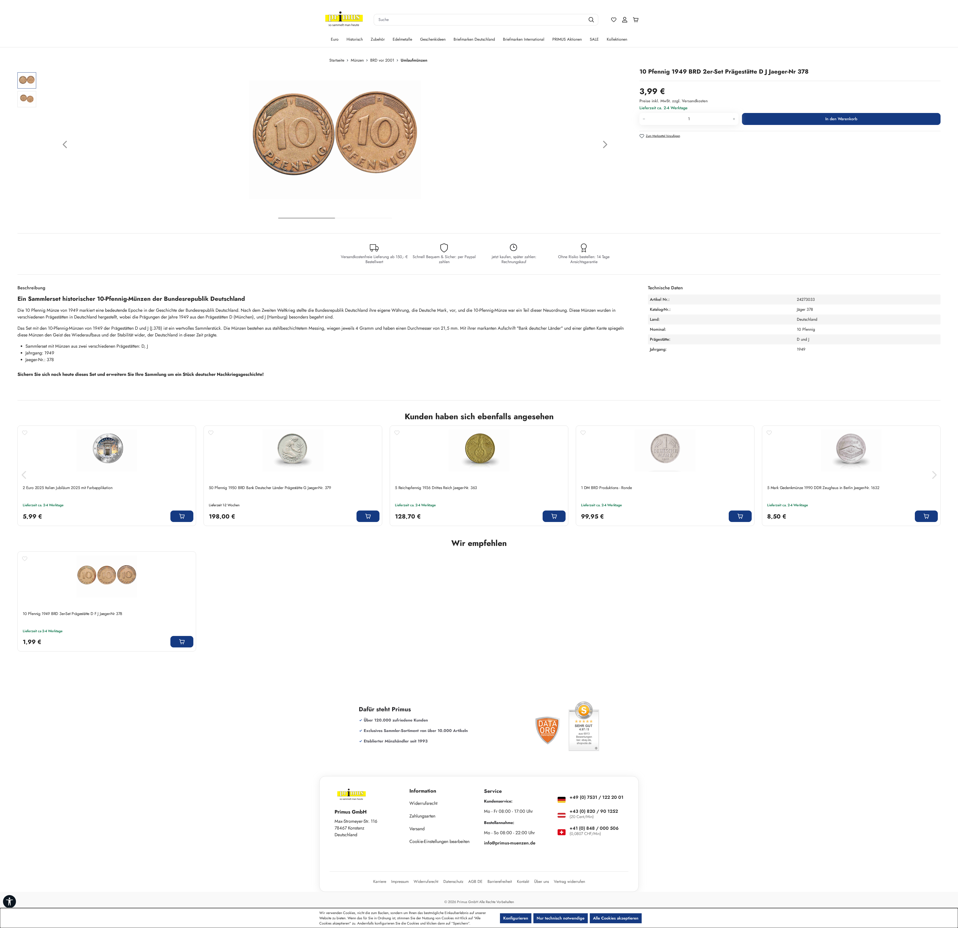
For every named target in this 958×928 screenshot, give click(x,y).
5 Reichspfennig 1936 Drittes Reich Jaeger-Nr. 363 (436, 488)
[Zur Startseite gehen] (344, 20)
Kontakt (523, 881)
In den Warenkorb (841, 119)
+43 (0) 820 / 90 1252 (594, 811)
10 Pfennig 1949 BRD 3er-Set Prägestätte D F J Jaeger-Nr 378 (72, 614)
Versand (417, 828)
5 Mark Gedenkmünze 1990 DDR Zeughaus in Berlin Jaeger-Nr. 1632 (823, 488)
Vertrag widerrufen (569, 881)
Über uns (541, 881)
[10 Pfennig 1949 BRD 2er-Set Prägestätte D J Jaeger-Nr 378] (335, 140)
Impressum (400, 881)
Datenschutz (453, 881)
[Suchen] (592, 19)
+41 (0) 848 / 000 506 (594, 828)
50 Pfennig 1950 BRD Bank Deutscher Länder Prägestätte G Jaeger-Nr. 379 (270, 488)
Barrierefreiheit (499, 881)
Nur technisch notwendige (561, 918)
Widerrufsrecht (423, 803)
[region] (325, 145)
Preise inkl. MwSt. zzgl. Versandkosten (673, 101)
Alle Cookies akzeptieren (615, 918)
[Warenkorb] (637, 20)
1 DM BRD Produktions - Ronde (606, 488)
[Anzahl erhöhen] (734, 119)
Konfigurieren (515, 918)
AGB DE (475, 881)
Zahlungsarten (422, 816)
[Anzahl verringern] (643, 119)
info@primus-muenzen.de (509, 843)
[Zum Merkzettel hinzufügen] (25, 433)
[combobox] (480, 19)
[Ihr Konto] (624, 20)
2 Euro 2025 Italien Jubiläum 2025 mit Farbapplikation (67, 488)
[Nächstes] (605, 146)
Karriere (379, 881)
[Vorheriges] (65, 146)
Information (422, 791)
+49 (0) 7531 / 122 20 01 (596, 797)
